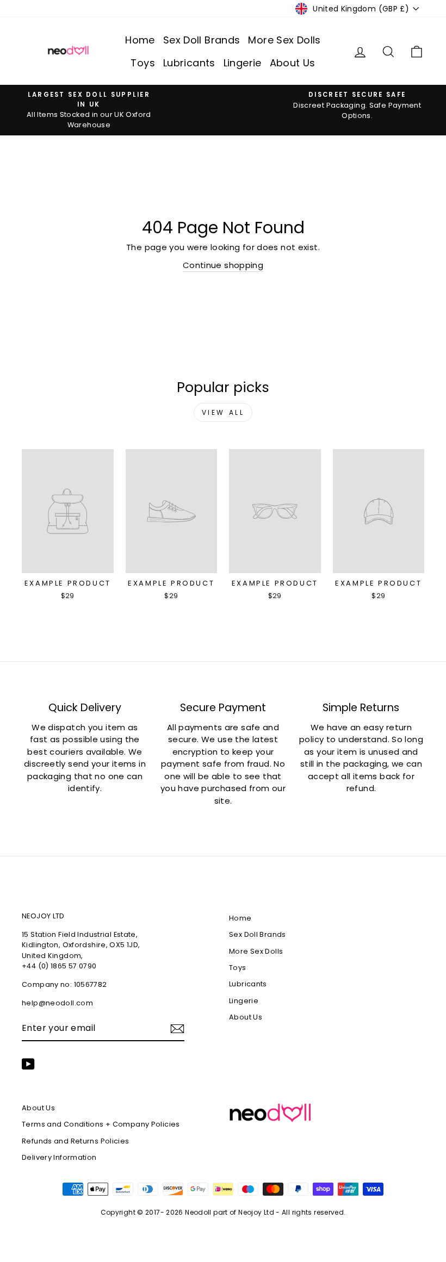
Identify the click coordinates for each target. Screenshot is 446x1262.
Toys (143, 63)
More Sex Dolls (284, 40)
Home (140, 40)
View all (223, 412)
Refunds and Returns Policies (75, 1141)
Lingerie (243, 63)
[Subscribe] (177, 1028)
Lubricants (189, 63)
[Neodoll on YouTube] (28, 1064)
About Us (292, 63)
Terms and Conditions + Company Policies (101, 1124)
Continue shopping (223, 265)
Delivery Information (59, 1157)
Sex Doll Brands (201, 40)
